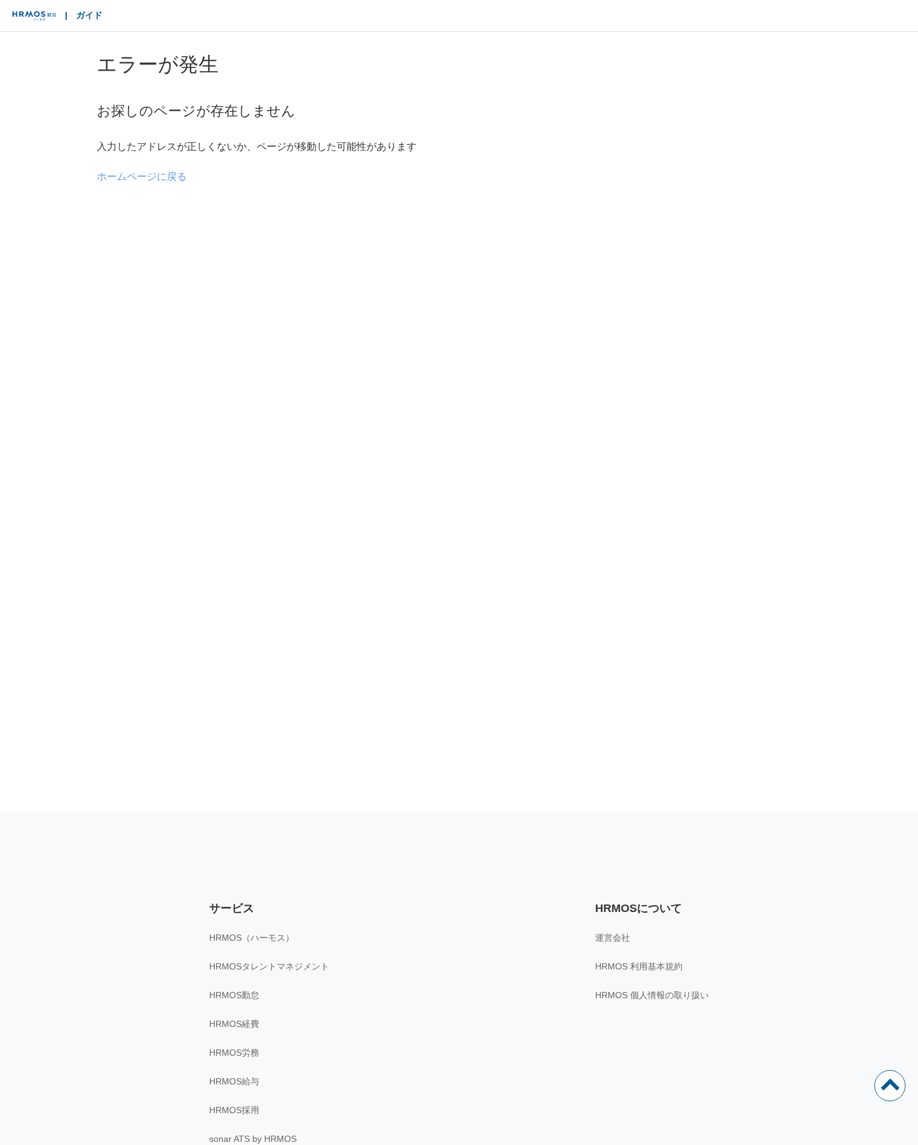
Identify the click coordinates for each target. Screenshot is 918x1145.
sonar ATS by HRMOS (253, 1139)
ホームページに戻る (142, 176)
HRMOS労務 (234, 1053)
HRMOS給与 (234, 1081)
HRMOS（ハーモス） (251, 938)
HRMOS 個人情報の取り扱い (652, 995)
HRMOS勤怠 (234, 995)
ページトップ (890, 1085)
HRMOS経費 (234, 1024)
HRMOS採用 (234, 1110)
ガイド (89, 15)
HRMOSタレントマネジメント (269, 966)
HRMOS (34, 18)
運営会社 (612, 938)
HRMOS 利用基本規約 (639, 966)
